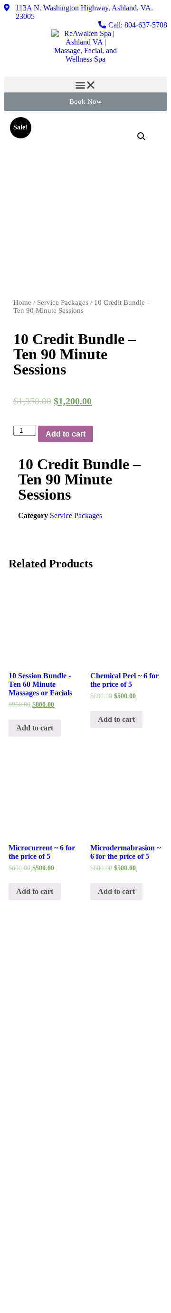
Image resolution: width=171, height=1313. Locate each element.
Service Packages (62, 302)
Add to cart (66, 434)
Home (22, 302)
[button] (85, 84)
